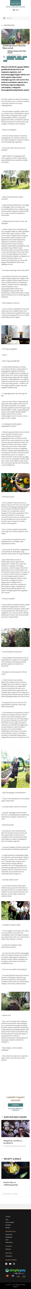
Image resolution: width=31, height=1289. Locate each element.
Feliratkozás (8, 1256)
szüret (25, 57)
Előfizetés (8, 1249)
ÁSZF (7, 1239)
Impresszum (8, 1234)
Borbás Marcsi (11, 57)
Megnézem (15, 1105)
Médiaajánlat (8, 1237)
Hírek (6, 1219)
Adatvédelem (9, 1242)
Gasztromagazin (9, 1222)
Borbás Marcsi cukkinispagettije (10, 1184)
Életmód (7, 1227)
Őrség (19, 57)
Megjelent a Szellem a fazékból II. (12, 1142)
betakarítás (10, 59)
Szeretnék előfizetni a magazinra (15, 1109)
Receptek (8, 1225)
